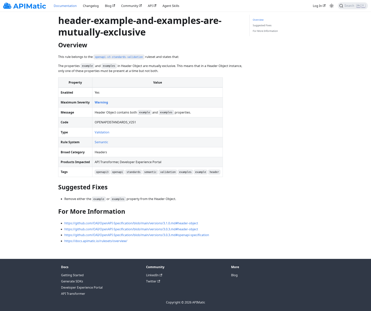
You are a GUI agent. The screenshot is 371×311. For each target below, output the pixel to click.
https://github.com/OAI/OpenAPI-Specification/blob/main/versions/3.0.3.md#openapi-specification (136, 235)
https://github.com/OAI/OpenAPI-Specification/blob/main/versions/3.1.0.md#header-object (131, 223)
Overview (258, 19)
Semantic (101, 142)
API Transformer (73, 294)
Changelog (91, 6)
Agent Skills (171, 6)
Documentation (65, 6)
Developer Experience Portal (82, 287)
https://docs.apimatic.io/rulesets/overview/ (95, 241)
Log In (317, 6)
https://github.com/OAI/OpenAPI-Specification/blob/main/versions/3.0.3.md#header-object (131, 229)
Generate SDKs (72, 281)
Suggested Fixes (262, 25)
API (150, 6)
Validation (102, 132)
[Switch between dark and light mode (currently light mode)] (331, 6)
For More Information (265, 31)
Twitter (151, 281)
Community (129, 6)
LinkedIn (152, 275)
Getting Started (72, 275)
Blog (108, 6)
